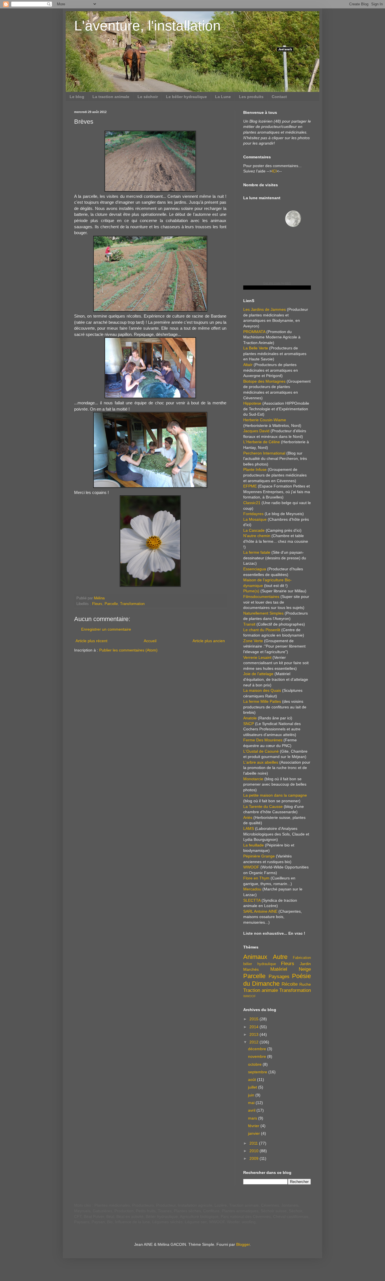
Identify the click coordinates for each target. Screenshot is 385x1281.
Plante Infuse (255, 469)
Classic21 (251, 502)
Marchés (251, 969)
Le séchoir (148, 96)
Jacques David (256, 431)
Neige (305, 969)
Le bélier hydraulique (186, 96)
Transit (249, 624)
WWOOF (251, 867)
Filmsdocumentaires (261, 596)
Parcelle (111, 604)
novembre (257, 1056)
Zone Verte (253, 641)
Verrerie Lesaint (257, 657)
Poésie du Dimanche (277, 979)
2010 (254, 1151)
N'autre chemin (256, 535)
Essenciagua (254, 569)
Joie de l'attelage (258, 673)
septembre (258, 1072)
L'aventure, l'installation (147, 26)
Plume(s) (251, 591)
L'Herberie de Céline (261, 442)
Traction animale (260, 990)
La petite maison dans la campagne (275, 795)
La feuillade (253, 845)
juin (251, 1095)
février (254, 1125)
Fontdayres (253, 513)
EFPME (250, 486)
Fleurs (97, 604)
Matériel (278, 969)
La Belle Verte (255, 348)
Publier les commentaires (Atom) (128, 650)
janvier (254, 1133)
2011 (254, 1143)
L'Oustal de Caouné (261, 751)
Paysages (279, 976)
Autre (280, 956)
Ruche (305, 984)
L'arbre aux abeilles (260, 762)
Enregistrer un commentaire (106, 629)
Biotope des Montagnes (264, 381)
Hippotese (252, 403)
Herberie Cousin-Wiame (264, 420)
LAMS (248, 828)
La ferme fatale (256, 552)
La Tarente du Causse (263, 806)
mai (252, 1102)
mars (253, 1118)
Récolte (290, 984)
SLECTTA (251, 900)
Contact (279, 96)
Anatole (250, 718)
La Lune (223, 96)
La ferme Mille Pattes (262, 701)
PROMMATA (254, 331)
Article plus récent (91, 641)
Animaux (255, 956)
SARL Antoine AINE (260, 911)
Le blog (77, 96)
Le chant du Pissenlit (261, 630)
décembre (257, 1049)
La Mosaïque (255, 519)
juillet (253, 1087)
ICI (274, 171)
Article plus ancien (209, 641)
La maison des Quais (262, 690)
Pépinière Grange (259, 856)
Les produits (251, 96)
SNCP (248, 723)
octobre (255, 1064)
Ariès (247, 817)
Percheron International (264, 453)
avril (252, 1110)
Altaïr (248, 364)
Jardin (305, 963)
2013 (254, 1034)
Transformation (132, 604)
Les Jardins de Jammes (264, 309)
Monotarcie (253, 779)
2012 (254, 1042)
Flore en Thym (256, 878)
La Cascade (254, 530)
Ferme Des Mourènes (262, 740)
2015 (254, 1019)
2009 (254, 1158)
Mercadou (252, 889)
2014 (254, 1027)
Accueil (150, 641)
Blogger (243, 1244)
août (252, 1079)
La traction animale (110, 96)
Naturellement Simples (263, 613)
